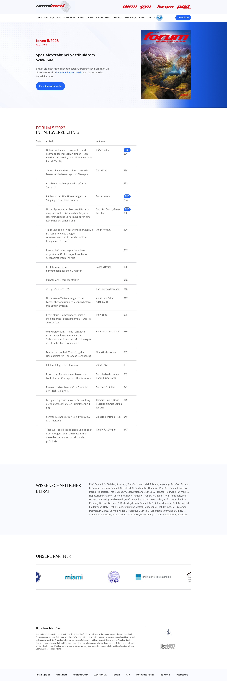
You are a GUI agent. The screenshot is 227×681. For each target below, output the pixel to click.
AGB (128, 675)
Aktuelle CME (100, 675)
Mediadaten (69, 18)
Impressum (165, 675)
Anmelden (183, 17)
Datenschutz (182, 675)
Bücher (81, 18)
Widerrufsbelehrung (145, 675)
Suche (142, 18)
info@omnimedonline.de (69, 72)
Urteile (90, 18)
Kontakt (117, 18)
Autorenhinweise (103, 18)
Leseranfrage (130, 18)
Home (39, 18)
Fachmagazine (51, 18)
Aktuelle (151, 18)
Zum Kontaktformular (50, 86)
